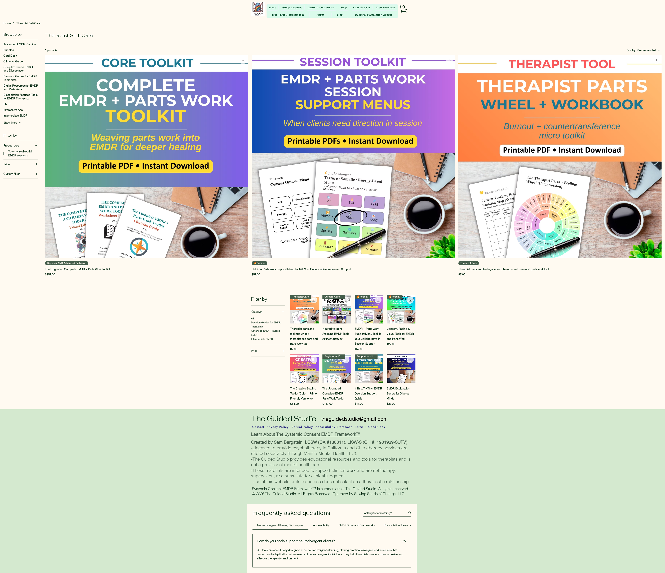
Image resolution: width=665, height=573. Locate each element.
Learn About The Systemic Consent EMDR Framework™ (305, 434)
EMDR (254, 334)
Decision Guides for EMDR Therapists (266, 324)
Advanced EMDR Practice (265, 330)
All (252, 318)
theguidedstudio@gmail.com (354, 419)
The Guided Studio (283, 419)
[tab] (280, 525)
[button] (343, 7)
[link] (404, 9)
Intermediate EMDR (262, 339)
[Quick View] (304, 368)
